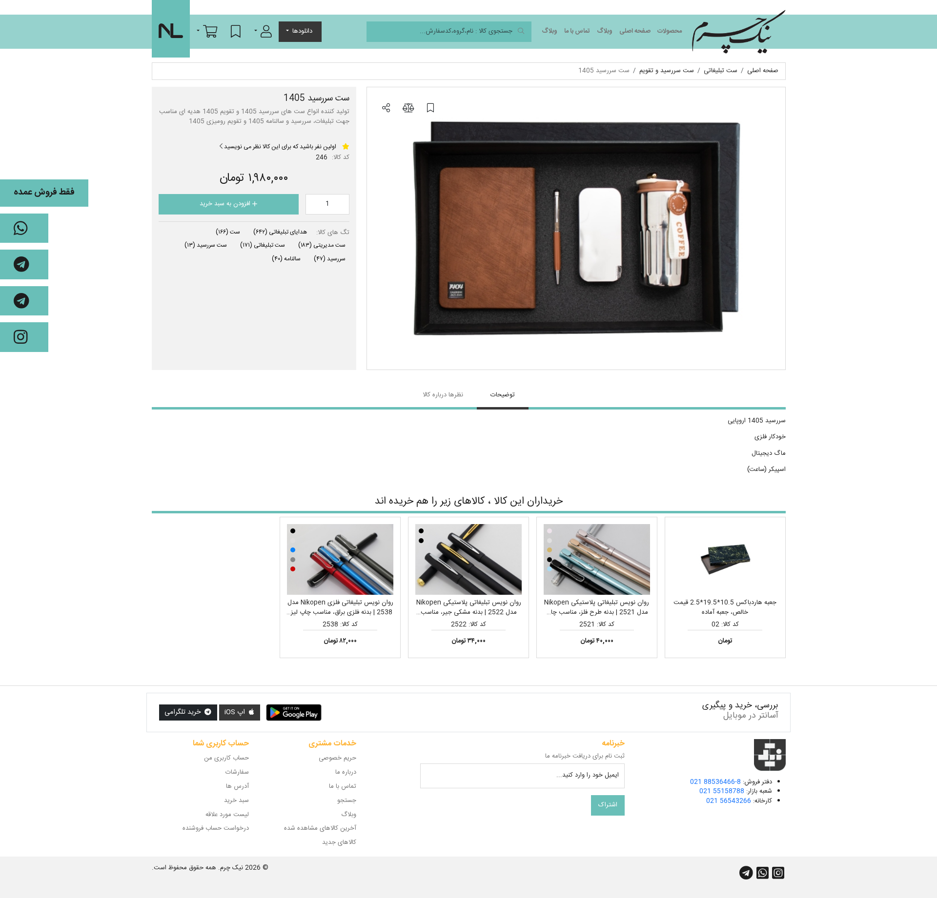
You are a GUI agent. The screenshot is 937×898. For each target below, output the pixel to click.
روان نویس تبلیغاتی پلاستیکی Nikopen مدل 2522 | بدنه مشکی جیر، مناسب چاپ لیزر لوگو (468, 612)
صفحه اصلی (635, 31)
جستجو (346, 800)
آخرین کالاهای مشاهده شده (320, 828)
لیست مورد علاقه (227, 814)
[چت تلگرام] (24, 264)
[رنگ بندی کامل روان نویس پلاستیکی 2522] (468, 559)
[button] (263, 31)
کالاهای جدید (339, 842)
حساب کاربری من (226, 758)
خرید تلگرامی (183, 712)
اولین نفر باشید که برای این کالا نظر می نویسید (279, 147)
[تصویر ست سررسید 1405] (576, 228)
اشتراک (607, 805)
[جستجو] (520, 31)
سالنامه (286, 259)
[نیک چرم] (738, 31)
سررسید (330, 259)
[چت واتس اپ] (24, 228)
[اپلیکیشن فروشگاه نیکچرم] (294, 712)
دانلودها (302, 31)
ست (228, 232)
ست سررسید (205, 245)
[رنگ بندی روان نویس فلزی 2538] (340, 559)
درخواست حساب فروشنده (216, 828)
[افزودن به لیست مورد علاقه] (430, 108)
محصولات (669, 31)
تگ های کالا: (332, 233)
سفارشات (237, 772)
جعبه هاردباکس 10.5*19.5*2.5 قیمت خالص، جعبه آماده (724, 607)
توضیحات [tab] (502, 395)
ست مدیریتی (322, 245)
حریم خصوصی (337, 758)
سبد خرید (236, 800)
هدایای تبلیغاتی (280, 232)
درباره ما (345, 772)
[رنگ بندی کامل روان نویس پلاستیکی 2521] (597, 559)
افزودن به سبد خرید (226, 203)
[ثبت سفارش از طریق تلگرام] (24, 301)
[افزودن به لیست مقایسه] (408, 108)
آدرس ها (237, 786)
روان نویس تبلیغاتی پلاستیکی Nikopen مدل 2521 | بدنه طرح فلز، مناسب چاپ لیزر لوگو (596, 612)
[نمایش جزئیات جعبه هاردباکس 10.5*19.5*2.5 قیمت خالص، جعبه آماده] (725, 559)
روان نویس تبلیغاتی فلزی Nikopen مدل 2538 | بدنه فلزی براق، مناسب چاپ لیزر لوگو (340, 612)
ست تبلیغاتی (262, 245)
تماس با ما (577, 31)
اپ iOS (235, 712)
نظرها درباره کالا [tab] (443, 395)
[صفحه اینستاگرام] (24, 337)
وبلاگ (604, 31)
